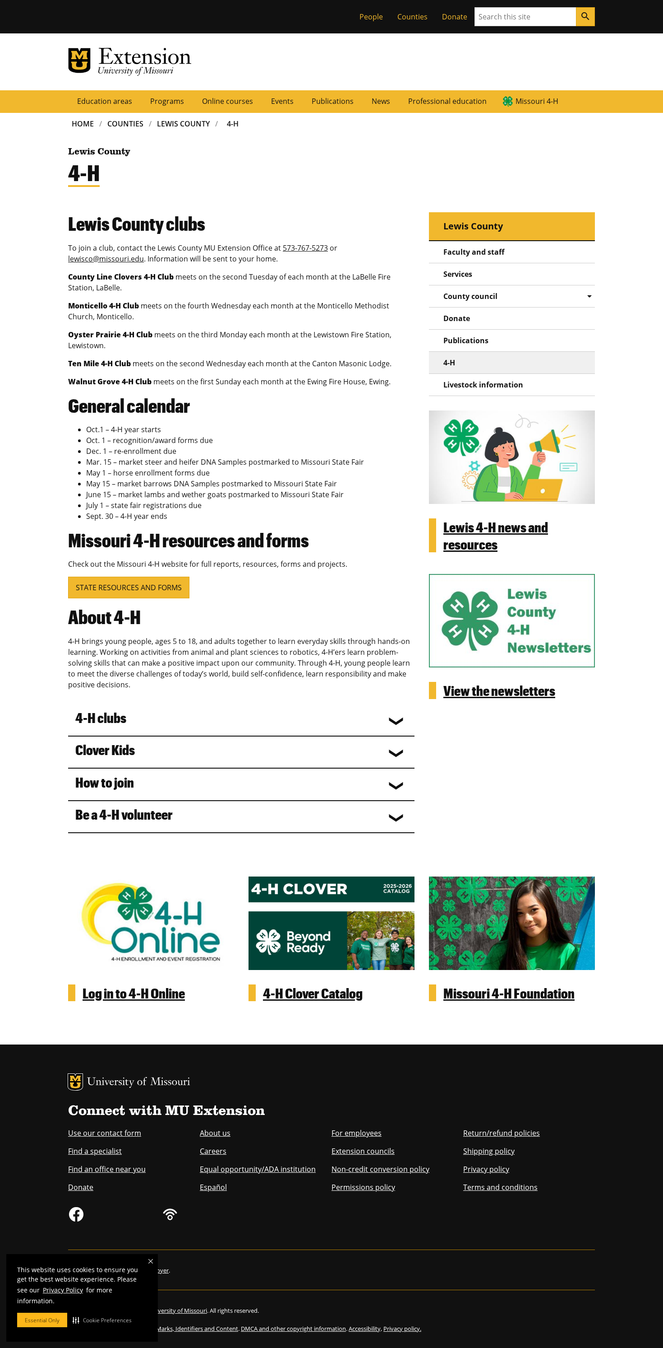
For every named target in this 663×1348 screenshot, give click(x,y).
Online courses (227, 101)
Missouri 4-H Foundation (509, 992)
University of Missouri (138, 1083)
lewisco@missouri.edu (106, 259)
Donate (454, 17)
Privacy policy (486, 1169)
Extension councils (363, 1151)
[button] (102, 1320)
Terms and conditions (500, 1187)
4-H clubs (100, 717)
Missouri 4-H (537, 101)
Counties (412, 17)
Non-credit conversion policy (380, 1169)
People (371, 17)
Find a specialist (95, 1151)
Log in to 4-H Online (134, 992)
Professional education (447, 101)
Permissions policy (363, 1187)
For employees (357, 1133)
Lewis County (183, 124)
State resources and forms (129, 587)
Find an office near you (107, 1169)
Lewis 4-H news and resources (495, 535)
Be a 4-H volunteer (124, 814)
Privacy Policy (63, 1290)
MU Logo (75, 1082)
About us (215, 1133)
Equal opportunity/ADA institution (258, 1169)
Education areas (104, 101)
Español (213, 1187)
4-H (233, 124)
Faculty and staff (473, 252)
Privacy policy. (402, 1329)
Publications (333, 101)
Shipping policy (489, 1151)
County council (470, 296)
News (381, 101)
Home (83, 124)
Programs (167, 101)
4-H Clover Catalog (313, 992)
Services (457, 274)
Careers (213, 1151)
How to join (104, 782)
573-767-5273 (305, 248)
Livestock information (483, 385)
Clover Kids (105, 749)
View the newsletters (499, 690)
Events (282, 101)
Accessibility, (365, 1329)
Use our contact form (104, 1133)
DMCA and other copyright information (293, 1329)
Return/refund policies (501, 1133)
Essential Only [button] (42, 1320)
